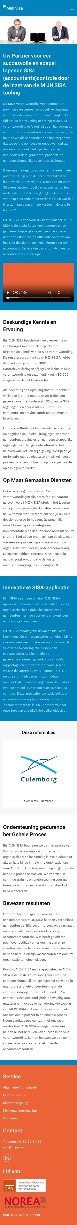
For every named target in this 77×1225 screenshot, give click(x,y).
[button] (72, 8)
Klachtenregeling (15, 1103)
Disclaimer (11, 1118)
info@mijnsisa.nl (15, 1147)
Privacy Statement (17, 1095)
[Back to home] (13, 8)
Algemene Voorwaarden (21, 1087)
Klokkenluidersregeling (20, 1110)
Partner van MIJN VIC (21, 1215)
